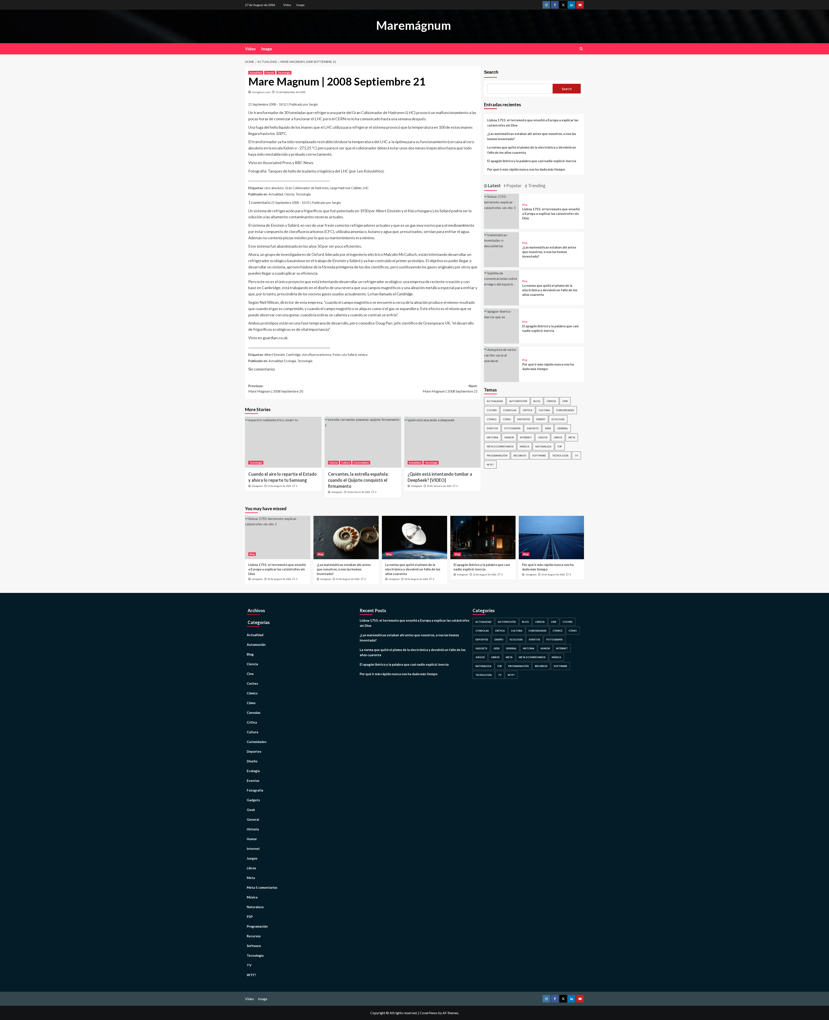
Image (300, 5)
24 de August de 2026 (416, 579)
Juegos (542, 437)
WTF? (490, 464)
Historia (492, 437)
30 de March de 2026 (358, 492)
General (562, 428)
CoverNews (428, 1013)
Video (287, 5)
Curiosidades (361, 462)
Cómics (492, 419)
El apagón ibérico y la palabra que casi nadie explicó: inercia (531, 161)
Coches (492, 410)
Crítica (527, 410)
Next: (450, 388)
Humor (509, 437)
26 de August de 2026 (279, 579)
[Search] (581, 48)
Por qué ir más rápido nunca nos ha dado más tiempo (526, 169)
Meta (571, 437)
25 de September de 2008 (290, 92)
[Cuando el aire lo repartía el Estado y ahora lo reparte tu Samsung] (283, 442)
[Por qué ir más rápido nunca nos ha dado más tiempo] (501, 354)
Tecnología (284, 72)
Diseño (540, 419)
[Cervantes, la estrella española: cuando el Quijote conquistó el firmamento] (363, 442)
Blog (524, 204)
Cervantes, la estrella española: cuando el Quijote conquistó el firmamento (358, 480)
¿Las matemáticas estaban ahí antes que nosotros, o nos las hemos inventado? (531, 136)
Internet (526, 437)
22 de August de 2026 (484, 574)
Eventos (492, 428)
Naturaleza (543, 446)
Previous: (275, 388)
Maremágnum (413, 25)
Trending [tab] (536, 185)
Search (491, 72)
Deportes (523, 419)
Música (524, 446)
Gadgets (533, 428)
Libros (558, 437)
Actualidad (256, 72)
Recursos (520, 455)
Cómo (507, 419)
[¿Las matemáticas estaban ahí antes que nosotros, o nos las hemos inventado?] (501, 240)
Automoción (518, 400)
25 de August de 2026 (347, 579)
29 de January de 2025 (439, 486)
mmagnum (257, 486)
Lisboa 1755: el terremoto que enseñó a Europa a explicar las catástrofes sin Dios (532, 122)
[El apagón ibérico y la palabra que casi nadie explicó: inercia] (501, 313)
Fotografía (512, 428)
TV (576, 455)
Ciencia (270, 72)
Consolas (509, 410)
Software (539, 455)
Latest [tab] (494, 185)
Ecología (558, 419)
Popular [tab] (513, 185)
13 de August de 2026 (279, 486)
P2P (560, 446)
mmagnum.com (261, 92)
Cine (565, 400)
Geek (548, 428)
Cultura (345, 462)
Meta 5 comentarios (500, 446)
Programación (497, 455)
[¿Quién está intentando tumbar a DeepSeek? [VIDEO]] (442, 442)
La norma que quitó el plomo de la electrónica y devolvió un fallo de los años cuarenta (531, 149)
